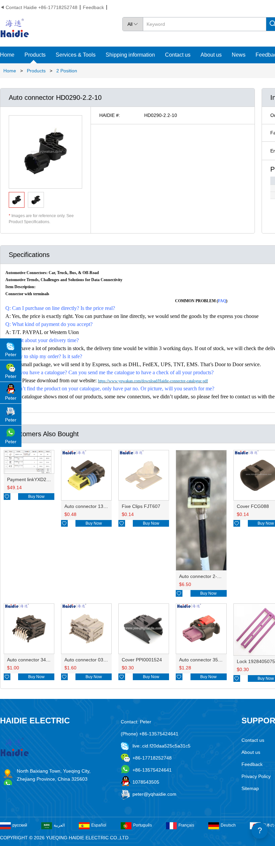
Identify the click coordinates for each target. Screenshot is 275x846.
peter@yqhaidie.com (154, 794)
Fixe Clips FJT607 (141, 506)
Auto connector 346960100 (36, 659)
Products (35, 55)
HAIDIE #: (109, 115)
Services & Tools (76, 55)
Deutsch (228, 825)
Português (142, 825)
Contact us (177, 55)
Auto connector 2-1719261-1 (209, 576)
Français (186, 825)
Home (7, 55)
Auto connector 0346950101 (94, 659)
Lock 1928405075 (256, 661)
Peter (10, 354)
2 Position (66, 70)
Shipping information (130, 55)
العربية (59, 825)
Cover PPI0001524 (142, 659)
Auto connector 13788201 (91, 506)
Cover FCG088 (253, 506)
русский (19, 825)
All (132, 24)
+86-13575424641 (152, 770)
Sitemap (250, 788)
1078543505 (145, 782)
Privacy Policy (256, 776)
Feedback (93, 7)
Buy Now (36, 496)
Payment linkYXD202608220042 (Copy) (49, 479)
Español (98, 825)
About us (211, 55)
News (238, 55)
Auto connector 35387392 (206, 659)
